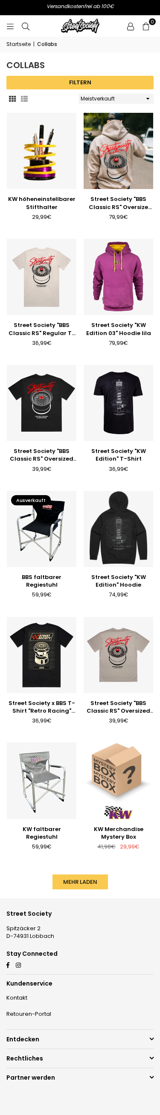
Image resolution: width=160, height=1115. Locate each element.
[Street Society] (118, 151)
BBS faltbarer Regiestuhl (41, 581)
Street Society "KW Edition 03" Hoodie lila (118, 329)
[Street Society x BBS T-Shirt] (41, 655)
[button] (146, 26)
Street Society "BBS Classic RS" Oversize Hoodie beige (118, 203)
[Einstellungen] (130, 26)
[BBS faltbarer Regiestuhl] (41, 529)
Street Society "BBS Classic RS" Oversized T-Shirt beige (118, 707)
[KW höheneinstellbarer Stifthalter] (41, 151)
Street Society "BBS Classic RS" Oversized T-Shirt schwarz (41, 455)
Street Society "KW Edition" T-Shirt (118, 455)
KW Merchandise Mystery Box (118, 833)
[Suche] (25, 25)
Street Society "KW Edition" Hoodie (118, 581)
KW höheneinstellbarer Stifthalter (42, 203)
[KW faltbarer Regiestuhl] (41, 780)
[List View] (24, 99)
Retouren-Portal (28, 1014)
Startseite (18, 44)
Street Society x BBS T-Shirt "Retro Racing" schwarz (42, 707)
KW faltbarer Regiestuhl (42, 833)
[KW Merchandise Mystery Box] (118, 780)
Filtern (80, 82)
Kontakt (16, 998)
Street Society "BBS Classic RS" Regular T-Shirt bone (42, 329)
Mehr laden (80, 882)
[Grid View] (12, 99)
